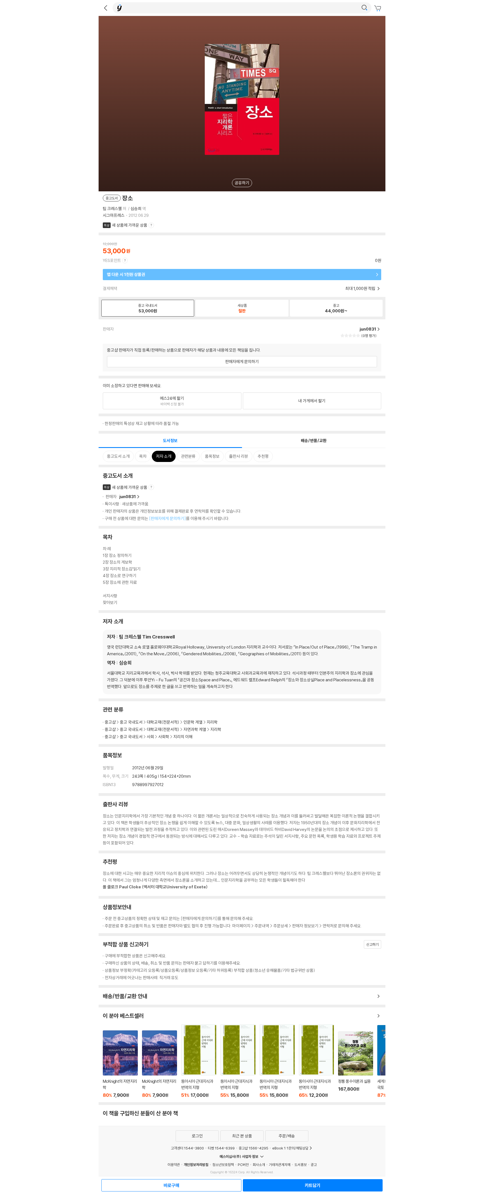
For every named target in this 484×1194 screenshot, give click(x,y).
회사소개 (259, 1164)
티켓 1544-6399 (221, 1148)
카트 (378, 8)
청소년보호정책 (223, 1164)
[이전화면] (106, 7)
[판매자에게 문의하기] (167, 518)
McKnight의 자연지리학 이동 (120, 1064)
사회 (150, 736)
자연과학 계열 (194, 729)
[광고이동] (364, 7)
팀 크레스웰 (112, 208)
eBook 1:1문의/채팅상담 (290, 1148)
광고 (314, 1164)
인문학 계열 (193, 722)
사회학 (163, 736)
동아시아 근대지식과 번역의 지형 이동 (198, 1061)
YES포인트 (112, 260)
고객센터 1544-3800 (187, 1148)
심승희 (136, 208)
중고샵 (110, 722)
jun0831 (127, 496)
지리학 (212, 722)
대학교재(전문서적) (163, 722)
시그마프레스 (114, 215)
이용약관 (173, 1164)
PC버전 (243, 1164)
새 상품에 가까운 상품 (129, 225)
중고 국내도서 (131, 722)
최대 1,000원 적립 (360, 288)
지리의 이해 (182, 736)
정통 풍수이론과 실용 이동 (355, 1065)
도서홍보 (300, 1164)
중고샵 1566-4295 (253, 1148)
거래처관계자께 (279, 1164)
